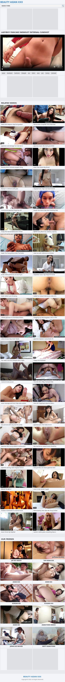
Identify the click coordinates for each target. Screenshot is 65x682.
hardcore (17, 73)
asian (3, 73)
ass (29, 73)
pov (42, 73)
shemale (53, 73)
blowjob (24, 73)
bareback (9, 73)
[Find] (63, 6)
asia (38, 73)
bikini (33, 73)
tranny (47, 73)
